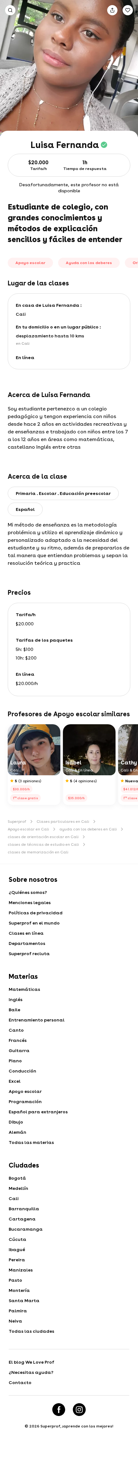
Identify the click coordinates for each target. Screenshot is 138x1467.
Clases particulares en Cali (63, 821)
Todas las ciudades (31, 1331)
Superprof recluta (29, 953)
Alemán (17, 1132)
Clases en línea (26, 933)
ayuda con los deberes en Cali (88, 829)
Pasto (15, 1280)
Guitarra (19, 1050)
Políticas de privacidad (36, 912)
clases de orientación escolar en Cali (43, 837)
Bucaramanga (26, 1229)
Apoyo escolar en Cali (28, 829)
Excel (15, 1081)
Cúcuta (17, 1239)
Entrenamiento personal (37, 1019)
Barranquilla (24, 1208)
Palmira (18, 1310)
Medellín (18, 1188)
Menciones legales (30, 902)
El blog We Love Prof (31, 1362)
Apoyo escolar (25, 1091)
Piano (15, 1060)
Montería (19, 1290)
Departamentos (27, 943)
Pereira (17, 1259)
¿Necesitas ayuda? (31, 1372)
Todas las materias (31, 1142)
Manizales (21, 1269)
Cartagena (22, 1218)
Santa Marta (24, 1300)
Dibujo (16, 1121)
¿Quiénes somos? (28, 892)
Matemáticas (24, 989)
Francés (18, 1040)
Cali (14, 1198)
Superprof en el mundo (34, 922)
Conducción (22, 1070)
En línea (25, 357)
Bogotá (17, 1178)
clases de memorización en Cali (38, 852)
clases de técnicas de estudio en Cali (43, 844)
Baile (14, 1009)
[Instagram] (79, 1409)
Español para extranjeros (38, 1111)
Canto (16, 1030)
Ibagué (17, 1249)
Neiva (15, 1320)
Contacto (20, 1382)
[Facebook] (58, 1409)
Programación (25, 1101)
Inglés (15, 999)
